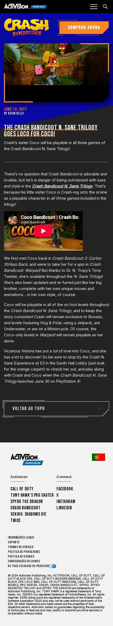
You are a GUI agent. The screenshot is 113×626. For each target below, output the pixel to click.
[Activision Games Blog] (25, 6)
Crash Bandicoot (25, 508)
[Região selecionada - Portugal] (98, 457)
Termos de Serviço (20, 547)
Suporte (14, 542)
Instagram (65, 501)
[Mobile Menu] (93, 6)
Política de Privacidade (24, 552)
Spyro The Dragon (27, 501)
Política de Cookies (21, 557)
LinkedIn (64, 508)
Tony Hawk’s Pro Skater (32, 495)
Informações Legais (21, 538)
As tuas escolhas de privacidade (30, 566)
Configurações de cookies (24, 561)
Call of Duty (22, 489)
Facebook (64, 489)
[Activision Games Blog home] (27, 459)
